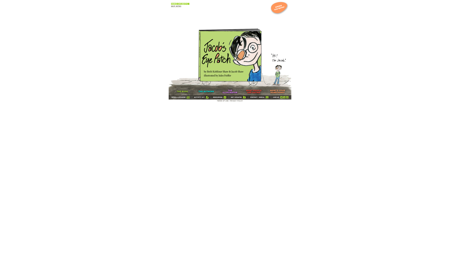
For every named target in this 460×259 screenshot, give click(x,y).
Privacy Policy (236, 101)
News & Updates (178, 97)
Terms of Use (222, 101)
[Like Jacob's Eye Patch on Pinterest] (287, 98)
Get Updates (236, 97)
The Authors (206, 92)
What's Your (277, 92)
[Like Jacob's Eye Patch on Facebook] (284, 98)
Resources (217, 97)
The (230, 92)
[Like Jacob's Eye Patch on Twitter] (281, 98)
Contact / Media (257, 97)
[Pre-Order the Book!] (279, 8)
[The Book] (230, 55)
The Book (182, 92)
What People (254, 92)
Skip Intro (176, 6)
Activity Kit (199, 97)
